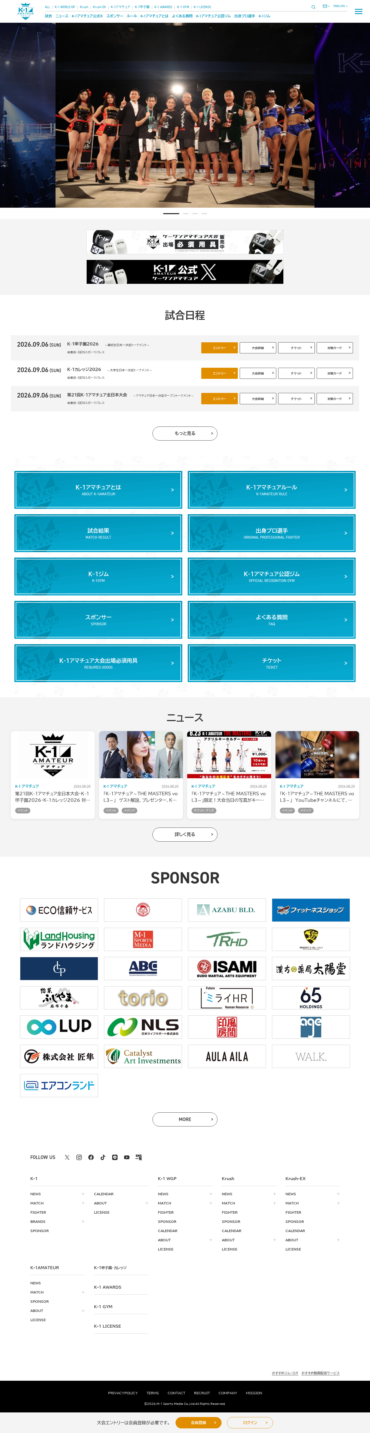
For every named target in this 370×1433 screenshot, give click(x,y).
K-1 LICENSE (202, 7)
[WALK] (311, 1056)
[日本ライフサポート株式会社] (143, 1027)
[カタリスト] (143, 1056)
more (192, 1120)
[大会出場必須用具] (185, 242)
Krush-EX (99, 7)
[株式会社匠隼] (59, 1056)
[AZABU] (227, 910)
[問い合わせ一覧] (326, 6)
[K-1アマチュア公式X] (185, 272)
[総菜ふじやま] (59, 997)
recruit (202, 1393)
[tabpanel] (195, 115)
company (228, 1393)
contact (176, 1393)
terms (153, 1393)
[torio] (143, 997)
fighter (38, 1212)
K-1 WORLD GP (65, 7)
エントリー (219, 347)
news (35, 1194)
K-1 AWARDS (163, 7)
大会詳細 (258, 347)
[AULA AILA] (227, 1056)
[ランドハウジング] (59, 939)
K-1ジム (264, 16)
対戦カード (334, 347)
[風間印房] (227, 1027)
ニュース (62, 16)
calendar (103, 1194)
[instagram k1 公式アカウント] (79, 1157)
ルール (132, 16)
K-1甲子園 (142, 7)
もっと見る (185, 433)
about (100, 1203)
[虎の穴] (311, 939)
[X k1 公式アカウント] (67, 1157)
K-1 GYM (183, 7)
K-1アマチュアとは (154, 16)
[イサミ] (227, 968)
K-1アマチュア (120, 7)
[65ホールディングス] (311, 997)
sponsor (39, 1230)
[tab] (165, 213)
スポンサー (114, 16)
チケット (296, 347)
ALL (47, 7)
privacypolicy (123, 1393)
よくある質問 (182, 16)
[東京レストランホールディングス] (227, 939)
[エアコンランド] (59, 1085)
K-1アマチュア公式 (87, 16)
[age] (311, 1027)
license (101, 1212)
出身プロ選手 (244, 16)
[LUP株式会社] (59, 1027)
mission (254, 1393)
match (37, 1203)
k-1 (110, 1268)
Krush (84, 7)
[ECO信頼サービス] (59, 910)
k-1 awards (107, 1287)
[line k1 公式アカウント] (115, 1157)
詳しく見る (185, 834)
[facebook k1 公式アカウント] (91, 1157)
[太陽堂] (311, 968)
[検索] (315, 7)
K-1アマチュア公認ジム (213, 16)
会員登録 (198, 1423)
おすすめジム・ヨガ (285, 1373)
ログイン (250, 1423)
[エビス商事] (143, 910)
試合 (48, 16)
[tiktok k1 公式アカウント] (103, 1157)
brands (38, 1221)
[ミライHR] (227, 997)
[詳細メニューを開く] (358, 11)
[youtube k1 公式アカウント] (127, 1157)
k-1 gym (103, 1307)
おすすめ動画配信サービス (320, 1373)
